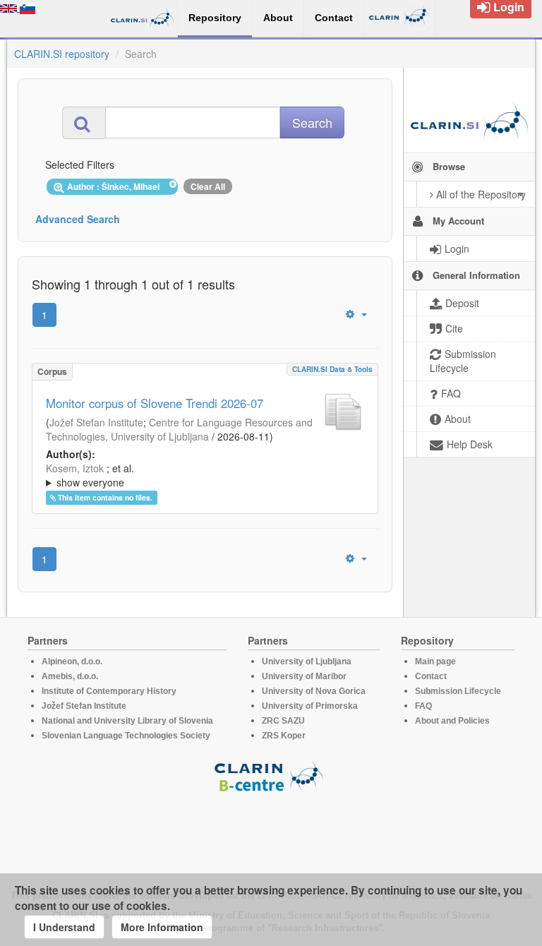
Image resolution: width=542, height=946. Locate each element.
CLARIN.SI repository (61, 54)
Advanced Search (77, 219)
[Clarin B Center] (271, 775)
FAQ (423, 706)
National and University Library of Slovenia (127, 721)
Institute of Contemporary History (109, 691)
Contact (431, 676)
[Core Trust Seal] (271, 833)
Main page (435, 661)
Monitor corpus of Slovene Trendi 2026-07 (154, 403)
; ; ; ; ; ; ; (190, 475)
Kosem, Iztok (75, 468)
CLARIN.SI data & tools (332, 369)
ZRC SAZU (283, 721)
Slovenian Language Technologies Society (126, 736)
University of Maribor (304, 676)
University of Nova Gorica (314, 691)
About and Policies (452, 721)
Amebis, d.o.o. (70, 676)
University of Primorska (310, 706)
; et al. (90, 475)
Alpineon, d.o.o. (72, 661)
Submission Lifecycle (458, 691)
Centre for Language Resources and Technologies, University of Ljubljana (179, 429)
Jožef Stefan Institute (96, 422)
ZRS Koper (284, 736)
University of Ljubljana (306, 661)
